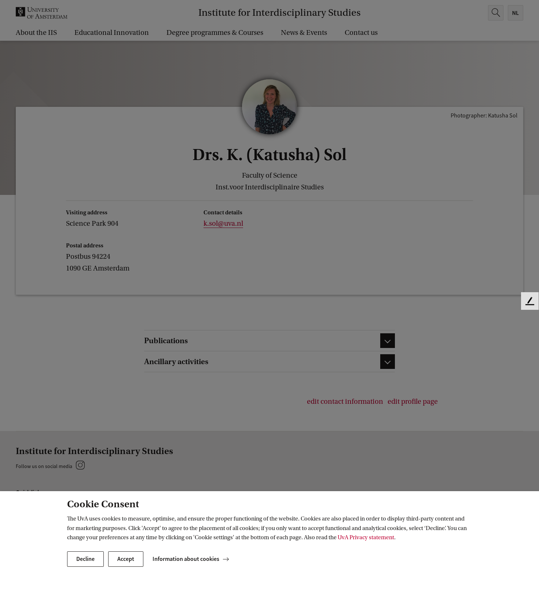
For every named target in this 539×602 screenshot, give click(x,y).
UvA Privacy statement (366, 537)
